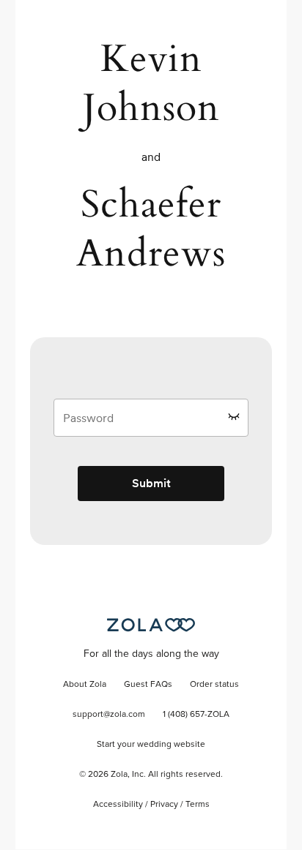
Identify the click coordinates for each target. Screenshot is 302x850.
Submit (151, 483)
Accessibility (118, 804)
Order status (214, 684)
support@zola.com (109, 714)
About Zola (84, 684)
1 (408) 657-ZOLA (196, 714)
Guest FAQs (148, 684)
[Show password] (234, 416)
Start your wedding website (151, 744)
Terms (197, 804)
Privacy (164, 804)
